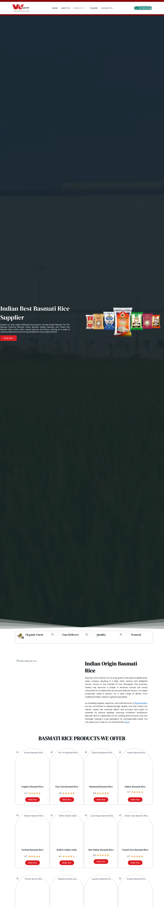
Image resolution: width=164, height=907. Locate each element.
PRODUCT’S (79, 8)
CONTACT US (106, 8)
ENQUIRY (94, 8)
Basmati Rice (141, 703)
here (127, 722)
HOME (55, 8)
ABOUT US (65, 8)
